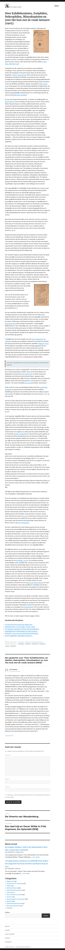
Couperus (27, 643)
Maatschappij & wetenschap (15, 899)
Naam (7, 779)
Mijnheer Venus (44, 343)
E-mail (7, 787)
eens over (25, 516)
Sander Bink (13, 642)
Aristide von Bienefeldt (21, 434)
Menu (56, 6)
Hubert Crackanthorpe (19, 75)
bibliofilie (21, 643)
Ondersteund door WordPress (23, 947)
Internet (9, 897)
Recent (7, 926)
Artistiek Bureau (10, 323)
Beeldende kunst (12, 888)
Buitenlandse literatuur (37, 642)
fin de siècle (35, 643)
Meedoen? (8, 942)
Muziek (9, 901)
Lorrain (7, 646)
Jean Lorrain (28, 383)
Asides (9, 886)
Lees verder (36, 857)
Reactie (8, 755)
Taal (8, 908)
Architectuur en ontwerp (14, 883)
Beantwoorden (9, 735)
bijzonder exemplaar (20, 95)
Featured (9, 892)
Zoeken (7, 912)
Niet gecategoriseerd (13, 905)
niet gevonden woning (36, 582)
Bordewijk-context (22, 560)
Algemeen (28, 642)
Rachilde (13, 646)
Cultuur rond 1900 (9, 947)
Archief (7, 930)
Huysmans (42, 643)
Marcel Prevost (9, 101)
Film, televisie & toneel (14, 894)
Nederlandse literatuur (11, 643)
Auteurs (7, 938)
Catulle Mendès (28, 607)
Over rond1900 (9, 934)
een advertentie (27, 374)
